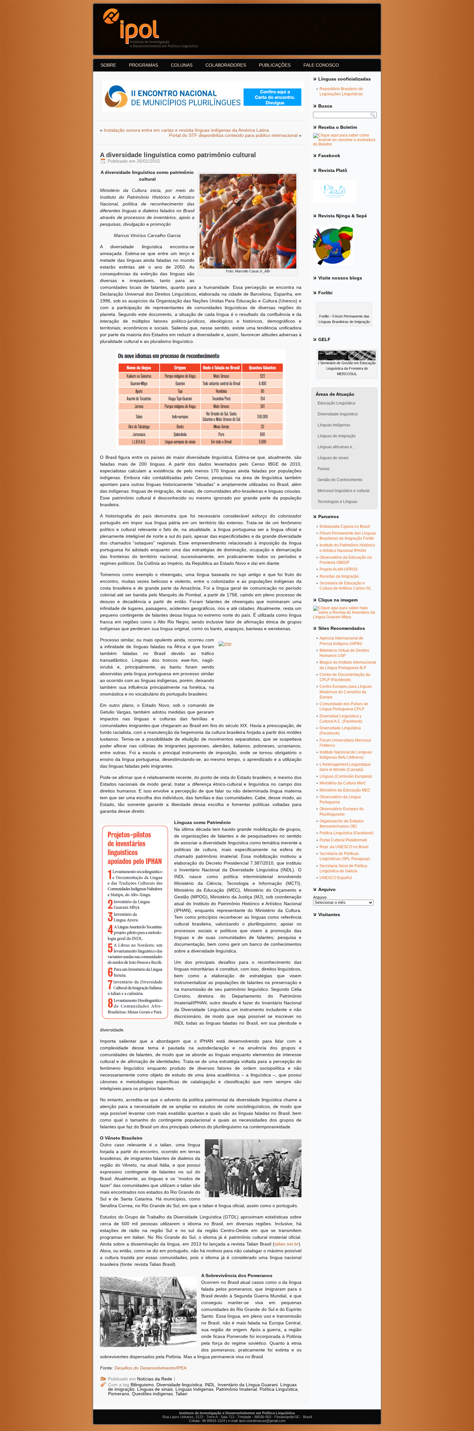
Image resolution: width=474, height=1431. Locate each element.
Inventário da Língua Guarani (248, 1384)
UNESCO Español (336, 878)
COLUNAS (182, 65)
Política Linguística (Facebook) (346, 833)
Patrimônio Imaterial (236, 1389)
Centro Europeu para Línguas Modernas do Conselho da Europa (346, 691)
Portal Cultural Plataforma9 (343, 840)
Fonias (324, 469)
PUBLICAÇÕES (275, 65)
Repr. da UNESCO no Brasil (344, 847)
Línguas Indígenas (194, 1389)
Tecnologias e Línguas (337, 501)
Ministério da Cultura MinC (343, 783)
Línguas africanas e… (337, 447)
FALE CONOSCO (321, 65)
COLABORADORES (225, 65)
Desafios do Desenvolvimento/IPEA (150, 1367)
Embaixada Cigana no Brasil (345, 526)
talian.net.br (286, 1243)
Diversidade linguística (179, 1384)
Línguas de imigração (337, 436)
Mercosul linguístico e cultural (344, 490)
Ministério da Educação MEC (345, 790)
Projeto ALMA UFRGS (339, 569)
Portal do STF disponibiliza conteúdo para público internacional (233, 135)
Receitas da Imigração (339, 576)
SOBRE (108, 65)
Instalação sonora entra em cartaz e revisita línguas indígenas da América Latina (186, 130)
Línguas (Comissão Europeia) (346, 776)
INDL (210, 1384)
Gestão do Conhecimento (340, 480)
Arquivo (320, 897)
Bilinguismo (142, 1384)
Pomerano (118, 1393)
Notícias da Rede (154, 1378)
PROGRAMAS (143, 65)
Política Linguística (279, 1389)
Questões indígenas (152, 1393)
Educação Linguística (336, 403)
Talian (181, 1393)
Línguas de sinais (155, 1389)
